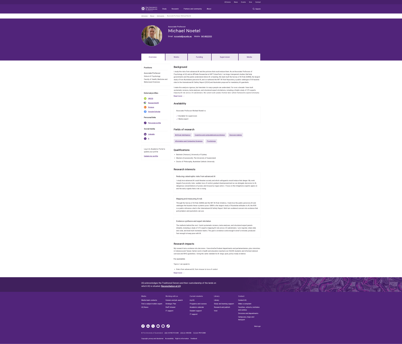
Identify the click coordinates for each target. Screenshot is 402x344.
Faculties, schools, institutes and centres (249, 308)
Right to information (182, 338)
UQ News (144, 307)
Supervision (225, 57)
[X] (153, 326)
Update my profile (151, 156)
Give (250, 2)
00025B (188, 333)
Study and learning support (224, 304)
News (236, 2)
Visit (215, 311)
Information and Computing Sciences (188, 141)
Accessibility (169, 338)
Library (216, 300)
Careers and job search (174, 300)
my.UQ (192, 300)
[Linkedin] (148, 326)
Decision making (235, 135)
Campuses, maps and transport (246, 318)
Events (243, 2)
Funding (199, 57)
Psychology (211, 141)
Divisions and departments (248, 313)
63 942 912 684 (173, 333)
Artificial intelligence (182, 135)
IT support (169, 311)
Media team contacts (149, 300)
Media (249, 57)
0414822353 (206, 36)
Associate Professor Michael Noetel (179, 16)
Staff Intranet (170, 307)
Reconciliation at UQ (171, 286)
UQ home (227, 2)
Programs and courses (198, 304)
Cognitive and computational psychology (210, 135)
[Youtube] (158, 326)
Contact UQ (242, 300)
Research (175, 9)
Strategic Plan (171, 304)
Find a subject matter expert (151, 304)
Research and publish (222, 307)
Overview (153, 57)
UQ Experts (160, 16)
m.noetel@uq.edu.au (183, 36)
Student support (196, 311)
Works (176, 57)
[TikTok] (168, 326)
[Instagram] (163, 326)
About (209, 9)
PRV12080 (202, 333)
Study (164, 9)
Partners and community (193, 9)
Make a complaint (244, 304)
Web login (257, 326)
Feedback (194, 338)
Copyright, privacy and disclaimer (152, 338)
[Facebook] (143, 326)
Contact (258, 2)
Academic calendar (197, 307)
